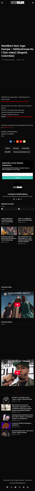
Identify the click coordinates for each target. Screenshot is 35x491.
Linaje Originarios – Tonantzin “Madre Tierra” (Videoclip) (7, 220)
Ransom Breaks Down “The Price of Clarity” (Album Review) (22, 431)
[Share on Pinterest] (21, 141)
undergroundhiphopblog (9, 59)
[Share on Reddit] (17, 141)
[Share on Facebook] (10, 141)
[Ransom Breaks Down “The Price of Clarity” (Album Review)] (6, 433)
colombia (26, 148)
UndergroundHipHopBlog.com (17, 483)
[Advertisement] (17, 24)
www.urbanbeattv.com (22, 152)
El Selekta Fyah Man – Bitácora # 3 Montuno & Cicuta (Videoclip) (8, 238)
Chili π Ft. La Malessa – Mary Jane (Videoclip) (25, 219)
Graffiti (8, 152)
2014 (8, 148)
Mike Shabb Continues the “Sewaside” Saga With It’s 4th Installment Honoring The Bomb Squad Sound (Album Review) (22, 407)
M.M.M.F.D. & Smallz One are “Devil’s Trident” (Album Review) (22, 398)
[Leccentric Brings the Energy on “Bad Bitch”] (6, 425)
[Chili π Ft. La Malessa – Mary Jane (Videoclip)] (26, 212)
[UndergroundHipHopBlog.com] (17, 2)
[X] (16, 199)
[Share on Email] (24, 141)
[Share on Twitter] (14, 141)
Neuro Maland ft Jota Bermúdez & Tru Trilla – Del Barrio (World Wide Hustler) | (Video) (25, 239)
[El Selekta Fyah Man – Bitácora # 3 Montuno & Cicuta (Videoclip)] (9, 230)
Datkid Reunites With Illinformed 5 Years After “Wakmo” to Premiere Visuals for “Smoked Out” (22, 416)
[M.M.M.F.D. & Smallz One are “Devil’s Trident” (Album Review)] (6, 400)
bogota (16, 148)
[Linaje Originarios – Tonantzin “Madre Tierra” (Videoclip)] (9, 212)
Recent (17, 392)
